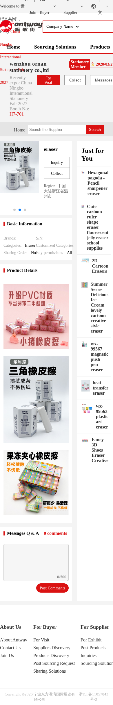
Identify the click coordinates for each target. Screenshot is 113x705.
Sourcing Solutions (55, 47)
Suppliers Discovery (51, 647)
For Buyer (45, 627)
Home (13, 47)
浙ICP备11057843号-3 (93, 697)
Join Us (7, 655)
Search (95, 129)
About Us (10, 627)
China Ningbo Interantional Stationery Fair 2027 (12, 57)
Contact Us (10, 647)
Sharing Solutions (49, 671)
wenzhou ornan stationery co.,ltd (29, 67)
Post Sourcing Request (54, 663)
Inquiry (57, 162)
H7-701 (17, 114)
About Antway (13, 639)
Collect (75, 80)
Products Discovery (51, 655)
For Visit (48, 80)
